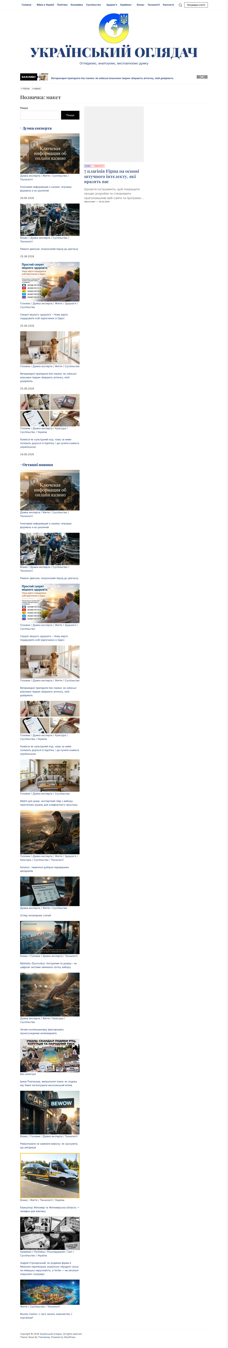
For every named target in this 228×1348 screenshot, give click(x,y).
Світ (69, 1251)
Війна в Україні (45, 4)
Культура (60, 428)
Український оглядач (114, 52)
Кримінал (125, 4)
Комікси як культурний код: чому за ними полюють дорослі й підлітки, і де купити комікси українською (49, 443)
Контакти (168, 4)
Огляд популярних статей (35, 915)
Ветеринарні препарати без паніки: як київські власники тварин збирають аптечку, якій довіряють (48, 377)
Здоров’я (111, 4)
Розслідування (56, 1251)
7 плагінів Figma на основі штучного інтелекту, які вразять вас (111, 176)
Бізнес (140, 4)
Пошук (24, 107)
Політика (62, 4)
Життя (46, 175)
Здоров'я (70, 303)
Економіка (77, 4)
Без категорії (28, 1074)
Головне (26, 4)
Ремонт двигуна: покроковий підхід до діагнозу (49, 248)
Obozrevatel (89, 202)
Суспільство (93, 4)
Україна (42, 432)
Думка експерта (30, 175)
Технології (154, 4)
